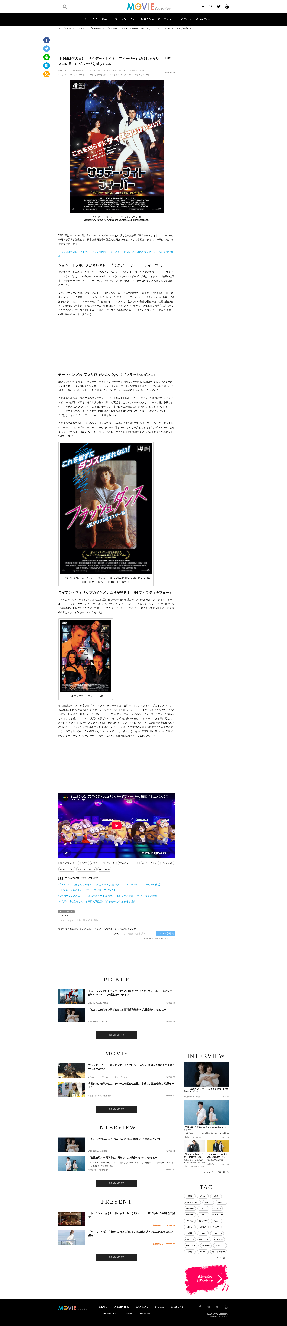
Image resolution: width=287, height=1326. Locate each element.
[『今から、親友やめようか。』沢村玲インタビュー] (194, 1146)
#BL (203, 1214)
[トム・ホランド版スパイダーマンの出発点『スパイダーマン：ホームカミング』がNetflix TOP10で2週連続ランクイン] (71, 996)
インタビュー (129, 19)
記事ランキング (150, 19)
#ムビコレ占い (217, 1214)
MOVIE (159, 1307)
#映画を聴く (189, 1208)
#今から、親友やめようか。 (193, 1166)
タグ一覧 (221, 1258)
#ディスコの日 (86, 74)
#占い (216, 1221)
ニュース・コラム (87, 19)
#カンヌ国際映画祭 (219, 1252)
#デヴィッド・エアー (97, 1077)
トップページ (64, 28)
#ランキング (216, 1208)
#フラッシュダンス (103, 74)
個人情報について (110, 1313)
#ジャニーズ (189, 1239)
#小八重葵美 (102, 1021)
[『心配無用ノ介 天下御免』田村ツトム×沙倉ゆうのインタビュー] (71, 1163)
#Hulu (189, 1227)
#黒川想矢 (210, 1164)
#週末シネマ (203, 1221)
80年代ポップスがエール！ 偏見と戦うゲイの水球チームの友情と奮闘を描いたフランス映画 (107, 896)
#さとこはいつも (95, 1096)
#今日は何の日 (142, 74)
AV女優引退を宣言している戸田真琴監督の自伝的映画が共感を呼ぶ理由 (97, 901)
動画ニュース (110, 19)
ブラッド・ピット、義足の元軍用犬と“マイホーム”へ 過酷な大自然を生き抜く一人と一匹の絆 (131, 1067)
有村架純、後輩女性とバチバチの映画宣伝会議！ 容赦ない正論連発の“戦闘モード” (131, 1085)
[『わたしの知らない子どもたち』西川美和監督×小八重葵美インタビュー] (71, 1015)
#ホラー (208, 1202)
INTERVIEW (121, 1307)
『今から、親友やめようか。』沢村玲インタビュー (194, 1155)
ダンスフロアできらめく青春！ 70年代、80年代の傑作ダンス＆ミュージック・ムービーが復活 (109, 884)
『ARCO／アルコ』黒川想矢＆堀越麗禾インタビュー (217, 1155)
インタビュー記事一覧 (214, 1172)
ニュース (80, 28)
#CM (203, 1233)
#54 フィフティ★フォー (69, 70)
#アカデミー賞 (217, 1233)
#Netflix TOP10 (102, 1003)
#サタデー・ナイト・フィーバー (105, 70)
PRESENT (177, 1307)
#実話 (190, 1252)
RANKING (142, 1307)
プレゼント (170, 19)
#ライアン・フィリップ (123, 74)
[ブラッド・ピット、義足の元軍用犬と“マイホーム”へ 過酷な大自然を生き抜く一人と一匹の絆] (71, 1070)
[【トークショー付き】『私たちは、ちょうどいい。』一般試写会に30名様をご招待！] (71, 1219)
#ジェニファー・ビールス (134, 70)
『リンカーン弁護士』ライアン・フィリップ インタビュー (89, 890)
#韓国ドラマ (189, 1214)
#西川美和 (92, 1021)
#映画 (190, 1196)
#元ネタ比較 (218, 1239)
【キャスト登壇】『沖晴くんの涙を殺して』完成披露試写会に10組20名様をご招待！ (130, 1233)
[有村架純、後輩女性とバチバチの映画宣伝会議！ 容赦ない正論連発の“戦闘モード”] (71, 1089)
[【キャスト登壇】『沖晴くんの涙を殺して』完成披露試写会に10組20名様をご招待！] (71, 1237)
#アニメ (203, 1227)
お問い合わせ (144, 1313)
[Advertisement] (116, 43)
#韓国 (190, 1233)
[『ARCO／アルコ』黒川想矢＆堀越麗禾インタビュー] (218, 1146)
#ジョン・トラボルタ (68, 74)
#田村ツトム (93, 1170)
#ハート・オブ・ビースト (116, 1077)
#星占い (203, 1196)
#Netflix (91, 1003)
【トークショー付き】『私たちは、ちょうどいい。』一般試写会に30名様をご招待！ (131, 1215)
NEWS (103, 1307)
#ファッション (220, 1245)
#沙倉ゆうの (104, 1170)
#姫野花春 (107, 1096)
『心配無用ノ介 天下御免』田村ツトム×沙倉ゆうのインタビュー (122, 1157)
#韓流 (216, 1196)
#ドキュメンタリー (192, 1202)
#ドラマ (203, 1208)
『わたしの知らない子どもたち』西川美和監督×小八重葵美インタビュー (127, 1009)
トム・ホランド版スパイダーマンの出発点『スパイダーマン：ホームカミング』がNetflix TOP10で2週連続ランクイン (131, 993)
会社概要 (128, 1313)
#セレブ (216, 1227)
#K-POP (203, 1252)
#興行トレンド (204, 1239)
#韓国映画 (206, 1245)
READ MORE (116, 1035)
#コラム (86, 70)
